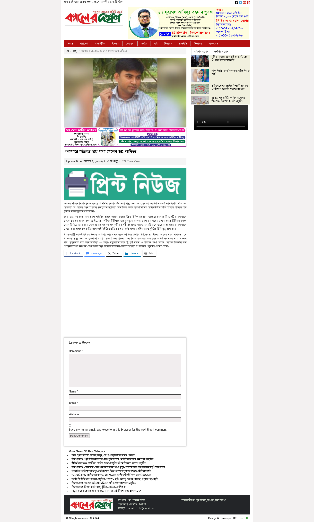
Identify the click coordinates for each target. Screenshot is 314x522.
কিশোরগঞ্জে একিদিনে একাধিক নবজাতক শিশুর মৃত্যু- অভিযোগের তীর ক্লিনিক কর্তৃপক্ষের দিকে (118, 467)
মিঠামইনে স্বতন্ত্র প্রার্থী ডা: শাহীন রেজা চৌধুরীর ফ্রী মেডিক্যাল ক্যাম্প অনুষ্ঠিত (109, 463)
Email (73, 403)
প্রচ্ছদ (70, 43)
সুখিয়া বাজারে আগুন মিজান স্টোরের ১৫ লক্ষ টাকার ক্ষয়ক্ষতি (229, 58)
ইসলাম (115, 43)
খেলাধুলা (130, 43)
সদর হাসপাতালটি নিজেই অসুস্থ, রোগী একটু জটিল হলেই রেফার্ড (103, 455)
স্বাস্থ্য (75, 51)
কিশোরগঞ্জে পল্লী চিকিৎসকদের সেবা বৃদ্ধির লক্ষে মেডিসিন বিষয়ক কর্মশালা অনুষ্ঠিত (112, 459)
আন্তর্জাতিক (100, 43)
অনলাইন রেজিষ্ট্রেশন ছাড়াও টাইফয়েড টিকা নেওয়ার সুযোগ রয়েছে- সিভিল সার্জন (111, 471)
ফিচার (167, 43)
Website (74, 414)
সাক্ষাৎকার (213, 43)
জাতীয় (144, 43)
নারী (156, 43)
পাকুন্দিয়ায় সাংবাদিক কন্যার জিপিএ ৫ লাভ (230, 72)
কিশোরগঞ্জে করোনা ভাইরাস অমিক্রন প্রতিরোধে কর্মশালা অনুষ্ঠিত (104, 483)
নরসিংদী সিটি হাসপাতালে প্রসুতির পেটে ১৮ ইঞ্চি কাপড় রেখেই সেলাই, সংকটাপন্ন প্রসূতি (115, 479)
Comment (76, 351)
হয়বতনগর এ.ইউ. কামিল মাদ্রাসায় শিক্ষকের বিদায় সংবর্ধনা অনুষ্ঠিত (228, 99)
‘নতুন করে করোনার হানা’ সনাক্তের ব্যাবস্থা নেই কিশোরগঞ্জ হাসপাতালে (106, 491)
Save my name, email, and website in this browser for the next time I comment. (118, 430)
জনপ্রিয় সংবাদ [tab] (221, 51)
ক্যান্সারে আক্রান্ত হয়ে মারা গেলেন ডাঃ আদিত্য (100, 151)
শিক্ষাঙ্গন (198, 43)
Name (73, 391)
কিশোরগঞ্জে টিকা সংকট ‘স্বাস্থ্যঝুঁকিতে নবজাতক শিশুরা (98, 487)
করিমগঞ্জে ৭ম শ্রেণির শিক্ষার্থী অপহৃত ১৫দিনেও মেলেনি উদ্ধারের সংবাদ (229, 87)
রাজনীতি (183, 43)
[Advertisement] (125, 296)
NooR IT (243, 518)
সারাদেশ (84, 43)
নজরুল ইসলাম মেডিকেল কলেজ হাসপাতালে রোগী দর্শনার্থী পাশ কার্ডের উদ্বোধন (111, 475)
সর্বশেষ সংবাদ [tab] (201, 51)
